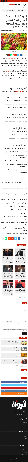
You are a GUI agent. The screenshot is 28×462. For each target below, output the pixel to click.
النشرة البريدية (24, 449)
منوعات (25, 436)
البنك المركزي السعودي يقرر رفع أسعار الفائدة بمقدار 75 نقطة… (12, 348)
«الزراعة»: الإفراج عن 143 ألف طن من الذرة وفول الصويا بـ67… (10, 360)
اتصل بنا (25, 452)
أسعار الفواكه (9, 233)
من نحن (25, 451)
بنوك (26, 425)
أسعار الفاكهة (12, 58)
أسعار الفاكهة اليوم (15, 233)
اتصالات (26, 435)
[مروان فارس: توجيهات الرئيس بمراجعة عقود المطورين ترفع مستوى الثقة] (8, 268)
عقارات (26, 438)
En (26, 441)
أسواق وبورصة (10, 30)
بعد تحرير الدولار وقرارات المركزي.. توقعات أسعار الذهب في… (11, 354)
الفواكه (8, 71)
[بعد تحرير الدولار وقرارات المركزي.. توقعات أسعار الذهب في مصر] (24, 355)
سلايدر (2, 30)
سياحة (26, 427)
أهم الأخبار (5, 30)
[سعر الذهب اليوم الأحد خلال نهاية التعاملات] (24, 343)
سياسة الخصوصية (24, 454)
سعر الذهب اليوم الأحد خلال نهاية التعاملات (12, 341)
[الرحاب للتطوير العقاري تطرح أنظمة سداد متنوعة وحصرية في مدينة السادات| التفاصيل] (8, 252)
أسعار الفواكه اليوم (23, 235)
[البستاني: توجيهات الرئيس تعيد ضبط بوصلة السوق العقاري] (20, 284)
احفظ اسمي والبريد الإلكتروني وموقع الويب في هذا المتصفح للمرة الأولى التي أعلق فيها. (15, 330)
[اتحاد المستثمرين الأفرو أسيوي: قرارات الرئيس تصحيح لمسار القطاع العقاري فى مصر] (20, 268)
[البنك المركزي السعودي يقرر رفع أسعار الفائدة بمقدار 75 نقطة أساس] (24, 349)
